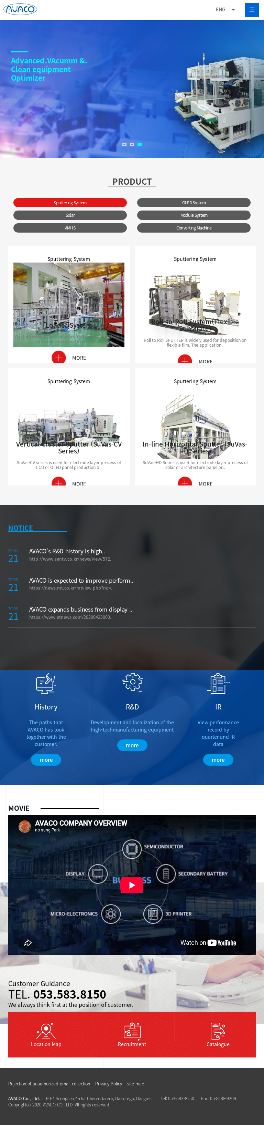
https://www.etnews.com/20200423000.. (71, 617)
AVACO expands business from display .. (80, 609)
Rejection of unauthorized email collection (49, 1083)
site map (135, 1083)
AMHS (70, 228)
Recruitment (132, 1044)
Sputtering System (70, 203)
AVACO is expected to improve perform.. (81, 580)
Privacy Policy (108, 1083)
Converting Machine (193, 228)
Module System (194, 215)
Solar (70, 215)
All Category (252, 10)
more (46, 760)
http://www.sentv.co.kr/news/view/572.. (71, 558)
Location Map (46, 1044)
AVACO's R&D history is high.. (67, 551)
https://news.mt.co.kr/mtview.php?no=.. (71, 587)
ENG (221, 9)
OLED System (194, 203)
